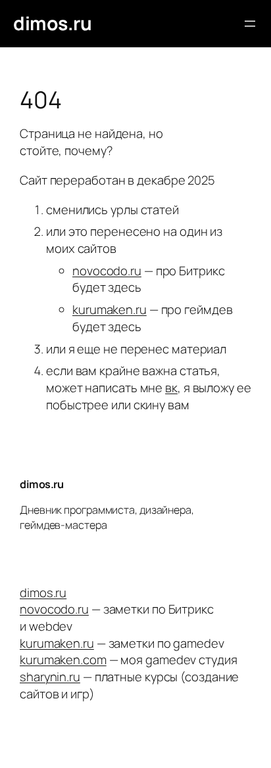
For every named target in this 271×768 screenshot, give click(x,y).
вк (171, 387)
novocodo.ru (106, 270)
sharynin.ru (50, 676)
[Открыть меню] (250, 24)
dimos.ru (52, 23)
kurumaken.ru (109, 309)
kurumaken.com (63, 659)
